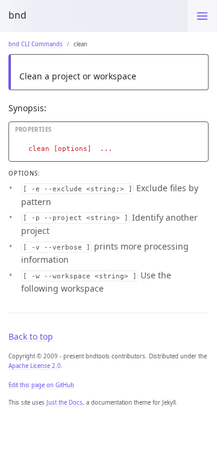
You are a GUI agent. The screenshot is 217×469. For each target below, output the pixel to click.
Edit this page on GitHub (41, 385)
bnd (17, 15)
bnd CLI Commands (35, 44)
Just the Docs (64, 402)
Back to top (30, 336)
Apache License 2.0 (34, 366)
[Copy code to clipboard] (199, 132)
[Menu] (202, 16)
